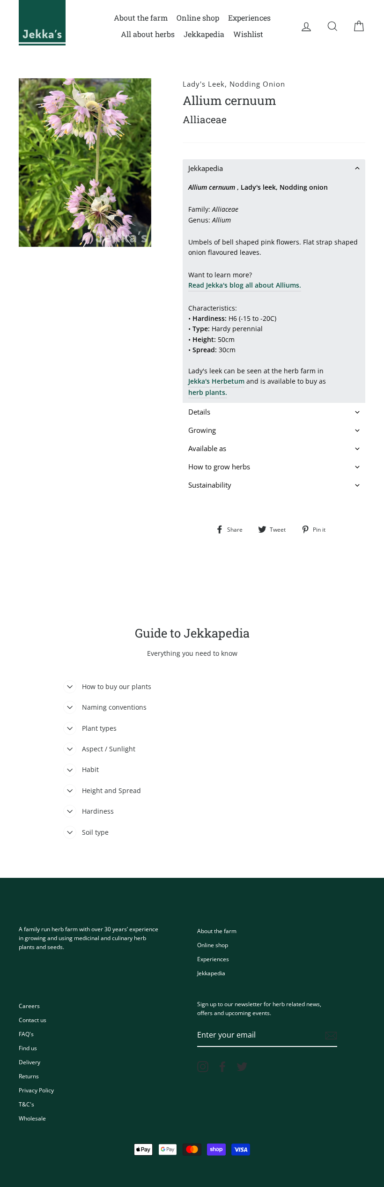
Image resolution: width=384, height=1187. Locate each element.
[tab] (274, 168)
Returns (29, 1076)
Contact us (32, 1020)
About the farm (141, 17)
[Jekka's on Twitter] (242, 1066)
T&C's (26, 1104)
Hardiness (98, 811)
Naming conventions (114, 707)
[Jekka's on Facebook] (222, 1066)
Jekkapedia (204, 34)
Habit (90, 769)
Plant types (99, 728)
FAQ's (26, 1034)
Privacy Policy (36, 1090)
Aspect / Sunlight (108, 748)
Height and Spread (111, 790)
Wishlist (248, 34)
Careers (29, 1005)
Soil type (95, 832)
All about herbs (148, 34)
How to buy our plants (116, 686)
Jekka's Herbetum (216, 381)
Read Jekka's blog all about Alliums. (244, 285)
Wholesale (32, 1118)
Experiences (249, 17)
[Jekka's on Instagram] (202, 1066)
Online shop (198, 17)
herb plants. (207, 392)
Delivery (29, 1062)
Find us (28, 1048)
